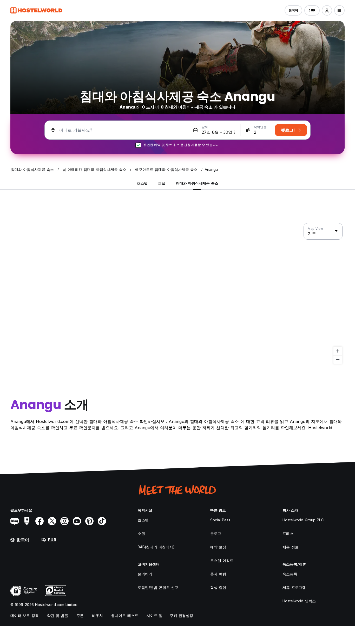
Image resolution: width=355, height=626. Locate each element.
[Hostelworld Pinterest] (89, 521)
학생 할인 (218, 587)
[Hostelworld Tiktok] (102, 521)
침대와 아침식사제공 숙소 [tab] (197, 183)
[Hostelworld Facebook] (39, 521)
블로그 (215, 533)
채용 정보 (290, 547)
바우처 (97, 615)
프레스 (287, 533)
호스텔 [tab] (142, 183)
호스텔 (143, 520)
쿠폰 (80, 615)
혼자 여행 (218, 574)
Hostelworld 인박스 (299, 601)
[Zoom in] (337, 351)
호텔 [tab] (161, 183)
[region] (177, 293)
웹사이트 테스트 (124, 615)
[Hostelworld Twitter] (52, 521)
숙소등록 (289, 574)
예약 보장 (218, 547)
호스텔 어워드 (222, 560)
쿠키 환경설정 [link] (181, 615)
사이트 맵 (155, 615)
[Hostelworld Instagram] (64, 521)
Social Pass (220, 520)
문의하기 (145, 574)
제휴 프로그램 (294, 587)
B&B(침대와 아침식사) (156, 547)
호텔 (141, 533)
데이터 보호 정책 (24, 615)
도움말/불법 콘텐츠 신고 (158, 587)
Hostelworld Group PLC (303, 520)
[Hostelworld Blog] (14, 521)
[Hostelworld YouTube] (77, 521)
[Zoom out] (337, 359)
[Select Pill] (327, 10)
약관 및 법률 (57, 615)
